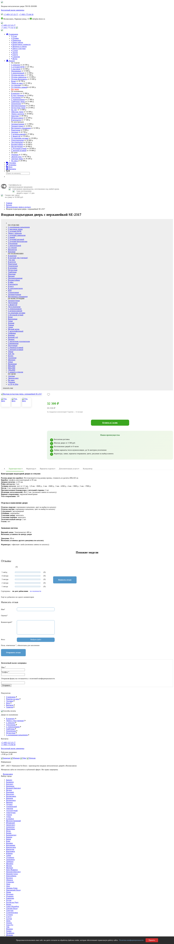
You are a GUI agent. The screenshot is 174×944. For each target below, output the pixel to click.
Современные (13, 343)
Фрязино (9, 929)
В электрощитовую (15, 288)
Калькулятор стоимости (21, 44)
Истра (8, 831)
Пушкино (10, 896)
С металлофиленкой (15, 331)
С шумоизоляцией (18, 134)
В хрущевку (12, 268)
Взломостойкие (17, 144)
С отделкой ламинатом (16, 235)
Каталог (11, 61)
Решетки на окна (12, 699)
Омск (8, 884)
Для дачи (11, 260)
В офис (11, 282)
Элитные (11, 376)
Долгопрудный (12, 811)
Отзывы (15, 38)
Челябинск (10, 933)
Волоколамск (8, 774)
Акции (15, 53)
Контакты (12, 169)
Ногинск (9, 878)
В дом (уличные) (17, 95)
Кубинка (9, 853)
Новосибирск (11, 876)
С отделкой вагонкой (16, 239)
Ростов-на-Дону (12, 902)
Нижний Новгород (13, 872)
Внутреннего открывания (21, 128)
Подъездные (12, 270)
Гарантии (16, 57)
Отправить (6, 685)
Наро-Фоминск (12, 870)
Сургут (8, 917)
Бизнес (10, 356)
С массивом (15, 69)
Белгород (9, 784)
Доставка (12, 163)
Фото (10, 167)
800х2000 (11, 366)
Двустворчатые (17, 142)
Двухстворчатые (14, 307)
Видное (9, 790)
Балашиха (10, 782)
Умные (10, 352)
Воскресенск (11, 800)
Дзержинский (11, 806)
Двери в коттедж (17, 114)
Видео (14, 59)
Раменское (10, 898)
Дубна (8, 817)
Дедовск (9, 804)
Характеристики (15, 469)
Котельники (10, 845)
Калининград (11, 835)
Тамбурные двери (18, 102)
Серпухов (9, 910)
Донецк (9, 815)
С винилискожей (17, 73)
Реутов (8, 900)
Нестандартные (17, 146)
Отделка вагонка (17, 75)
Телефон (5, 672)
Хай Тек (11, 354)
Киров (8, 839)
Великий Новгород (13, 788)
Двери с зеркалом (15, 233)
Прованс (11, 339)
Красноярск (10, 851)
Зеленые (11, 323)
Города (15, 55)
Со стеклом (15, 85)
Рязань (8, 904)
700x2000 (11, 370)
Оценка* (4, 616)
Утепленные (16, 97)
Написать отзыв (64, 580)
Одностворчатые (17, 140)
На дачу (14, 110)
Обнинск (9, 880)
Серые (10, 321)
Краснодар (10, 849)
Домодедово (11, 813)
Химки (8, 931)
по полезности (35, 591)
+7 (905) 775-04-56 (26, 14)
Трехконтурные (17, 126)
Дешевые (15, 155)
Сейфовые (12, 333)
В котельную (16, 120)
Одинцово (10, 882)
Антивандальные (17, 124)
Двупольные (13, 303)
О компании (13, 34)
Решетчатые (15, 130)
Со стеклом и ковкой (19, 87)
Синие (10, 327)
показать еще (8, 388)
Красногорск (11, 847)
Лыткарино (10, 859)
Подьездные (10, 733)
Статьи (15, 51)
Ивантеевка (10, 829)
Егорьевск (10, 819)
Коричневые (12, 319)
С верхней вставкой (18, 150)
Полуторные (12, 345)
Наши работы (17, 42)
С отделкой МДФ (17, 67)
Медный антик (13, 329)
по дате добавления (20, 591)
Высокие (11, 276)
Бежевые (11, 335)
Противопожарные (18, 106)
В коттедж (12, 262)
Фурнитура (30, 469)
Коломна (9, 843)
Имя (3, 667)
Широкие (11, 360)
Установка (12, 165)
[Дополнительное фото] (5, 402)
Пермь (8, 892)
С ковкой (11, 237)
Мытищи (9, 868)
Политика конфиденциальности (131, 940)
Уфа (7, 927)
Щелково (9, 935)
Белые (13, 81)
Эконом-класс (16, 157)
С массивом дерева (15, 229)
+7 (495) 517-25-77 (11, 14)
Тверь (8, 921)
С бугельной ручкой (18, 148)
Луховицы (10, 857)
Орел (8, 886)
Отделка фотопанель (19, 79)
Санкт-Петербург (12, 906)
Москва (9, 866)
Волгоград (10, 794)
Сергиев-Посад (12, 908)
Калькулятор (87, 469)
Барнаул (9, 780)
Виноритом (12, 250)
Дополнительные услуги (68, 469)
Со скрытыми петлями (19, 138)
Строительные (13, 292)
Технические (16, 104)
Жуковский (10, 823)
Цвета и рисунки (19, 48)
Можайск (9, 864)
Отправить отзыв (13, 653)
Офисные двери (17, 112)
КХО (10, 290)
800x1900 (11, 368)
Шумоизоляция (17, 118)
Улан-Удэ (9, 925)
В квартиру (15, 93)
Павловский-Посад (13, 890)
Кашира (9, 837)
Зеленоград (10, 827)
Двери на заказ (17, 83)
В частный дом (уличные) (18, 258)
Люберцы (9, 862)
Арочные (14, 132)
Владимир (10, 792)
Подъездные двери (18, 108)
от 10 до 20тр (13, 384)
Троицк (9, 923)
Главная (9, 203)
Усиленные (12, 358)
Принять (152, 940)
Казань (8, 833)
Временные (12, 364)
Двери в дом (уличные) (15, 721)
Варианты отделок (47, 469)
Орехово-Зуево (11, 888)
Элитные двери (17, 159)
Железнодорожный (13, 821)
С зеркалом (15, 65)
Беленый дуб (13, 337)
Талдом (9, 919)
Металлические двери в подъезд (18, 207)
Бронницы (10, 786)
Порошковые (16, 71)
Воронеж (9, 798)
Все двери (15, 89)
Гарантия (9, 707)
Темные (11, 325)
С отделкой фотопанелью (17, 241)
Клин (8, 841)
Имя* (3, 609)
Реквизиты (16, 40)
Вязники (9, 802)
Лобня (8, 855)
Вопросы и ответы (19, 46)
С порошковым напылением (19, 227)
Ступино (9, 915)
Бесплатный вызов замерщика (12, 10)
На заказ (14, 161)
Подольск (9, 894)
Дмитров (9, 808)
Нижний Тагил (12, 874)
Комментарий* (6, 622)
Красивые (11, 252)
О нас (14, 36)
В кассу (11, 286)
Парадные (15, 116)
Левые (10, 362)
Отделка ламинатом (18, 77)
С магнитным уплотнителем (19, 341)
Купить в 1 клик (110, 423)
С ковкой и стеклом (15, 372)
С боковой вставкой (15, 348)
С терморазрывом (18, 99)
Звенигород (10, 825)
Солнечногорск (12, 913)
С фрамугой (15, 136)
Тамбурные (12, 272)
